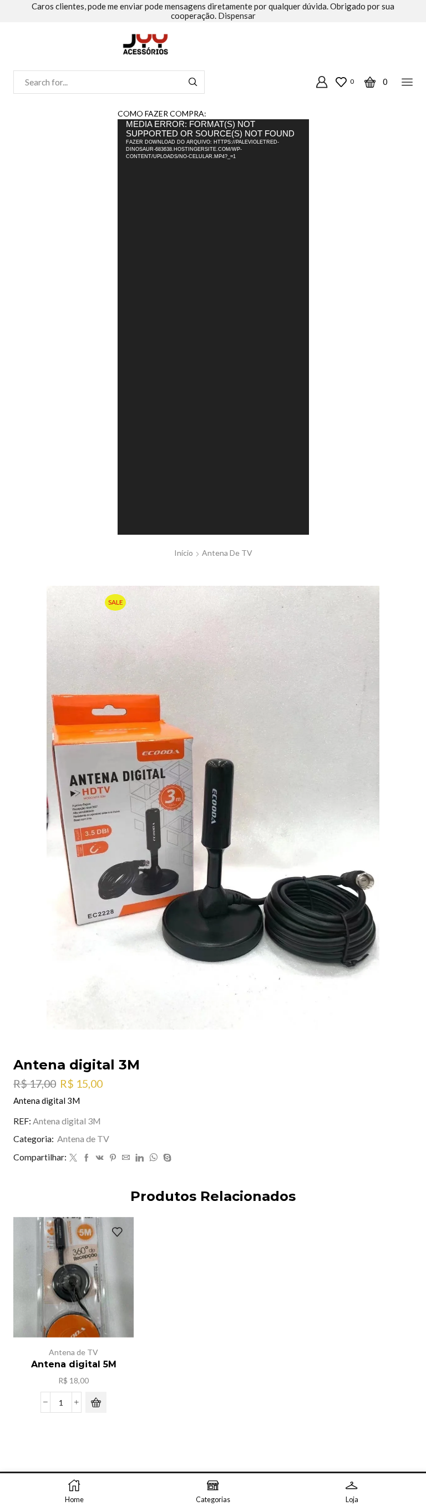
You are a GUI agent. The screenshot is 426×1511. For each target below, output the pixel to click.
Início (183, 552)
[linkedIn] (139, 1158)
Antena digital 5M (73, 1364)
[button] (95, 1402)
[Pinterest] (112, 1158)
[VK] (99, 1158)
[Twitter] (73, 1158)
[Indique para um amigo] (126, 1158)
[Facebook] (86, 1158)
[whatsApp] (153, 1158)
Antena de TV (227, 552)
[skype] (165, 1158)
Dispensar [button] (237, 16)
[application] (213, 326)
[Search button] (193, 82)
